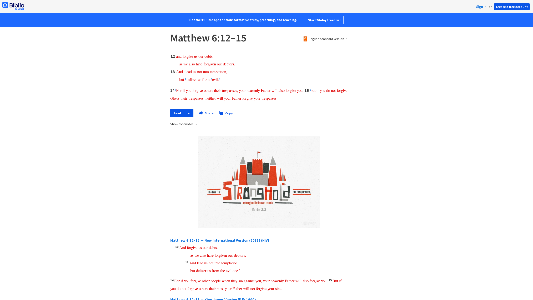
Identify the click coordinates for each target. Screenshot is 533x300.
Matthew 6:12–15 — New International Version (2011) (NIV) (219, 240)
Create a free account (512, 7)
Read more (182, 113)
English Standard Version (326, 39)
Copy (229, 113)
